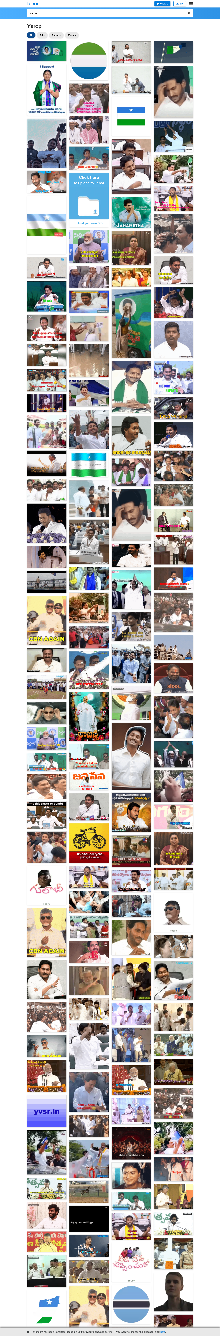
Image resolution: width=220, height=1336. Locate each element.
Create (164, 4)
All (31, 35)
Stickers (56, 35)
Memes (72, 35)
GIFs (42, 35)
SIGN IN (179, 4)
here (162, 1331)
